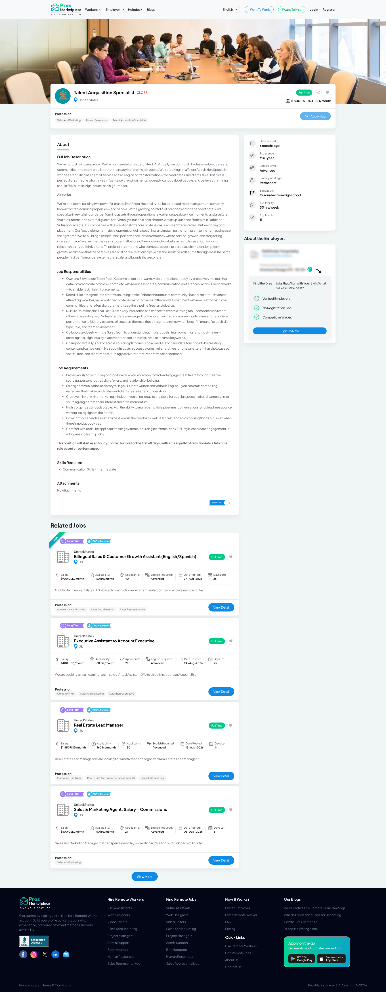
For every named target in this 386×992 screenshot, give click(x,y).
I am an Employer (237, 908)
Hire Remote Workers (125, 899)
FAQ (228, 922)
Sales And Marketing (122, 929)
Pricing (230, 929)
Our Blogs (292, 899)
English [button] (228, 9)
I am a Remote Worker (241, 915)
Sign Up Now (290, 331)
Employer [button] (113, 9)
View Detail (221, 607)
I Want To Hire (291, 9)
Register (329, 9)
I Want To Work (259, 9)
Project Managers (120, 936)
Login (314, 9)
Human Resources (120, 956)
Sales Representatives (123, 963)
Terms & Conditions (57, 985)
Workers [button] (91, 9)
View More (145, 876)
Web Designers (118, 915)
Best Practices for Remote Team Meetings (314, 908)
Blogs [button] (151, 9)
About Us (231, 960)
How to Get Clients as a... (302, 922)
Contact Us (233, 967)
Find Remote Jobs (181, 899)
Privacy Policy (29, 985)
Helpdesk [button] (135, 9)
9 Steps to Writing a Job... (302, 929)
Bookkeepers (117, 949)
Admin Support (118, 943)
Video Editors (117, 922)
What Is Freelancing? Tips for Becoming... (314, 915)
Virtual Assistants (119, 908)
